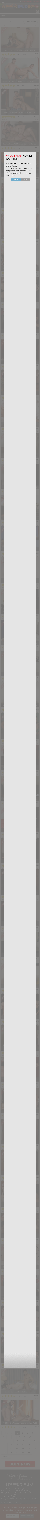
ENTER (16, 179)
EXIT (25, 179)
